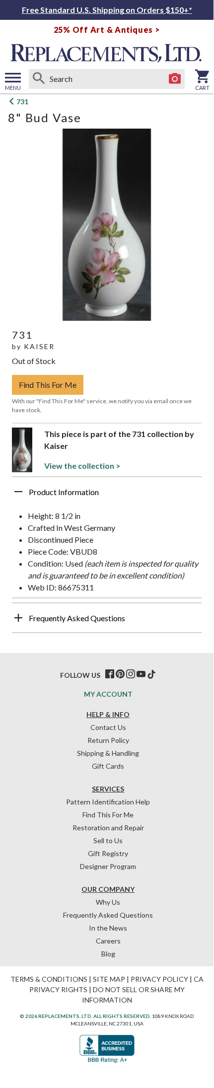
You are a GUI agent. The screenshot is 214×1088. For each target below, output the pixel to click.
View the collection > (82, 465)
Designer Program (108, 866)
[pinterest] (120, 674)
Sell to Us (108, 840)
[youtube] (141, 674)
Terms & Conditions (48, 979)
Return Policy (108, 740)
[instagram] (130, 674)
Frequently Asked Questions (108, 915)
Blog (108, 953)
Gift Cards (108, 766)
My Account (108, 694)
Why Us (108, 902)
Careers (108, 941)
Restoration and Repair (108, 827)
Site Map (109, 979)
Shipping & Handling (108, 753)
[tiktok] (151, 674)
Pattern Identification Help (108, 802)
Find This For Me (47, 384)
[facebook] (109, 674)
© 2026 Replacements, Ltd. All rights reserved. (85, 1016)
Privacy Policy (159, 979)
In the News (108, 928)
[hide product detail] (18, 491)
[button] (107, 495)
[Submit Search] (39, 79)
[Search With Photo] (175, 79)
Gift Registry (108, 853)
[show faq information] (18, 617)
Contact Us (108, 727)
